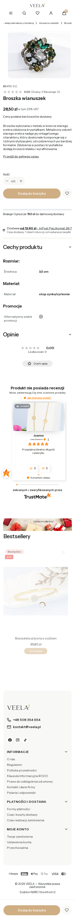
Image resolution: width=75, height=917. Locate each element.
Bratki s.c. (10, 86)
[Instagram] (18, 740)
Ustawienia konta (19, 842)
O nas (11, 759)
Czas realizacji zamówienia (25, 820)
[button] (25, 398)
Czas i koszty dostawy (22, 814)
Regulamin (14, 765)
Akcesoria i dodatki (49, 23)
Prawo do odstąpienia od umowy (30, 781)
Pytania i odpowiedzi (21, 793)
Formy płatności (18, 809)
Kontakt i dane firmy (21, 787)
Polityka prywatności (22, 770)
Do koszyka (35, 651)
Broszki (68, 23)
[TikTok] (25, 740)
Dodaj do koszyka (32, 193)
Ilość (6, 174)
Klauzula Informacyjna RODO (27, 776)
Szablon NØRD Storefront (36, 892)
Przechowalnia (17, 848)
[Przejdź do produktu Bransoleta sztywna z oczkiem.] (35, 591)
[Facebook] (10, 740)
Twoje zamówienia (20, 836)
